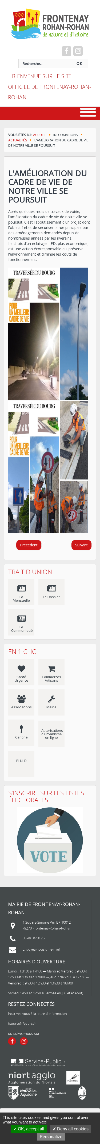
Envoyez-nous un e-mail (41, 949)
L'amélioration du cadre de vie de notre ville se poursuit (47, 186)
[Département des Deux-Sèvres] (73, 1078)
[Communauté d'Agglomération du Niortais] (32, 1078)
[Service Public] (38, 1062)
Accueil (39, 134)
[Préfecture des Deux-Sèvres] (57, 1093)
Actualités (17, 140)
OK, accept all (30, 1129)
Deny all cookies (72, 1129)
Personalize (51, 1136)
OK (79, 63)
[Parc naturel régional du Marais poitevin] (82, 1093)
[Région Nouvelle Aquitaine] (22, 1093)
